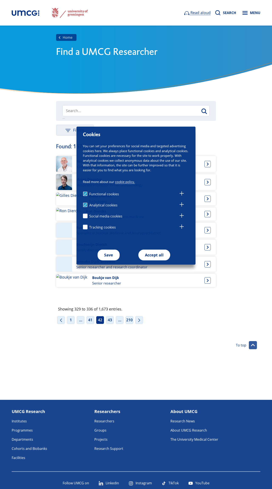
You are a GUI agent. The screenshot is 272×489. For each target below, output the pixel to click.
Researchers (104, 421)
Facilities (18, 457)
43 (110, 319)
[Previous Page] (61, 320)
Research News (182, 421)
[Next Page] (139, 320)
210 (129, 319)
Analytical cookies (103, 205)
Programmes (22, 430)
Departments (22, 439)
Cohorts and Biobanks (29, 448)
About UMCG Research (188, 430)
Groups (100, 430)
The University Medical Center (194, 439)
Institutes (19, 421)
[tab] (181, 194)
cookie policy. (125, 181)
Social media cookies (105, 216)
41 (90, 319)
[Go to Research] (25, 13)
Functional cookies (104, 194)
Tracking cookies (102, 227)
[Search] (204, 111)
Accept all (154, 254)
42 (100, 319)
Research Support (108, 448)
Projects (101, 439)
